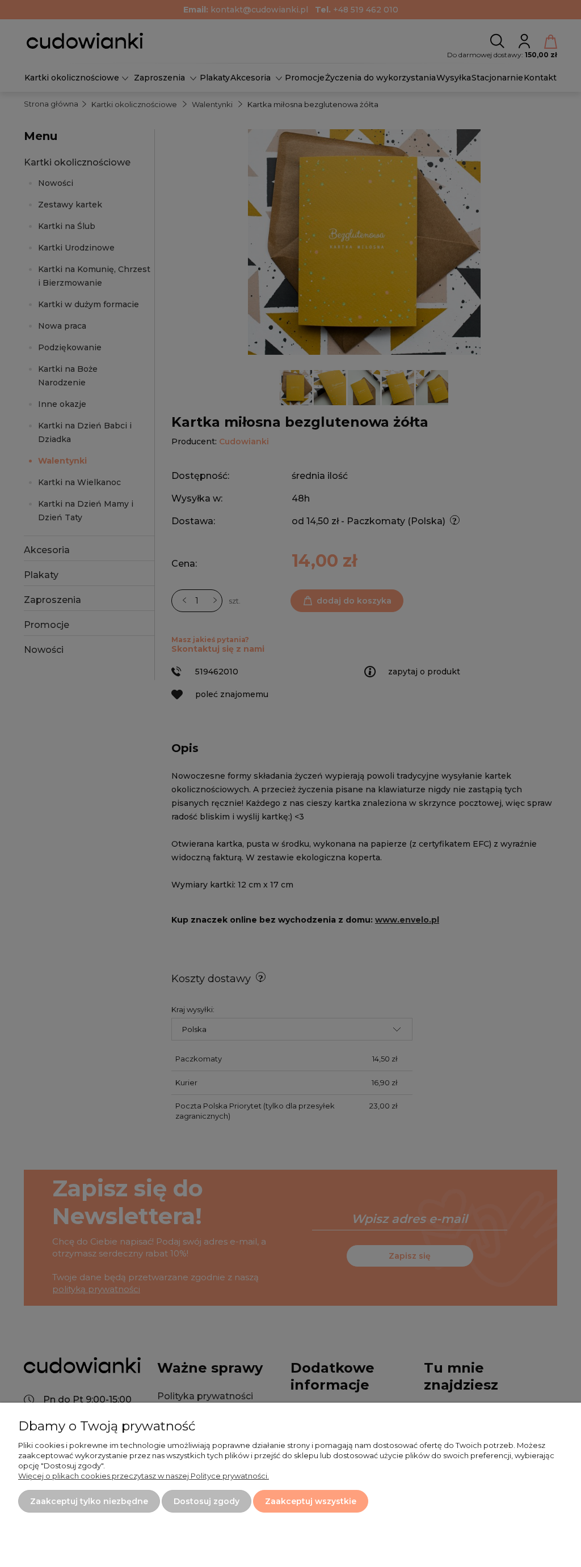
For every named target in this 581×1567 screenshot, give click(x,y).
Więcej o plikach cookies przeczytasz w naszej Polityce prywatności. (143, 1475)
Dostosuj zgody (206, 1501)
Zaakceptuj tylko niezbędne (89, 1501)
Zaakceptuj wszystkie (310, 1501)
